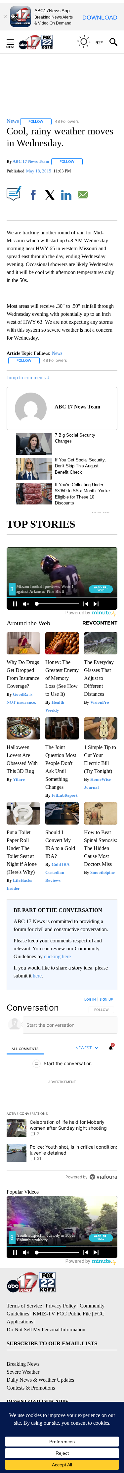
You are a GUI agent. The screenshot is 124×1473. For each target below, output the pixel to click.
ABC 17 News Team (31, 161)
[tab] (25, 1048)
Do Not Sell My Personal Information (46, 1329)
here (37, 975)
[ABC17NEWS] (43, 41)
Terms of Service (24, 1305)
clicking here (57, 956)
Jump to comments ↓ (28, 377)
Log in (90, 999)
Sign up (106, 999)
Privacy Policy (61, 1305)
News (57, 353)
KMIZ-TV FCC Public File (62, 1313)
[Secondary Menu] (15, 42)
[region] (62, 1089)
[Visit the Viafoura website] (103, 1177)
